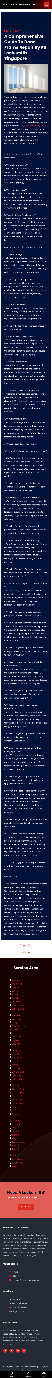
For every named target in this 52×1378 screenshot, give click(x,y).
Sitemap (26, 1370)
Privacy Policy (43, 1366)
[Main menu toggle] (46, 5)
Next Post (26, 952)
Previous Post (26, 945)
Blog (6, 30)
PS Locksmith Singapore (35, 125)
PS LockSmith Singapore (19, 4)
